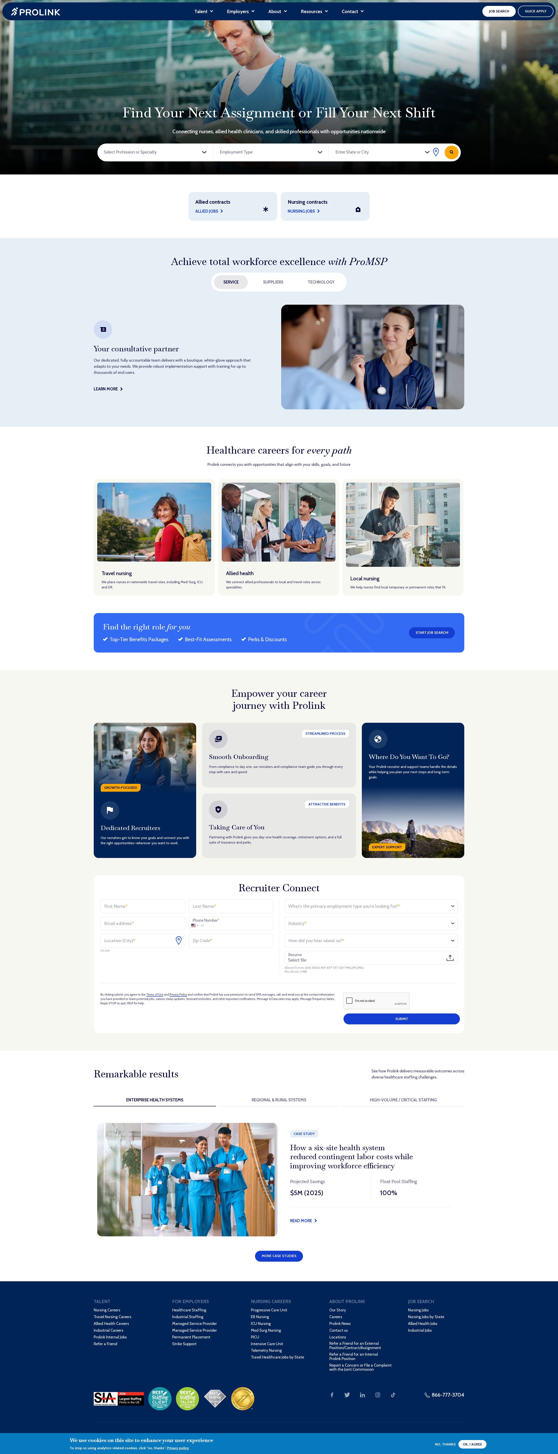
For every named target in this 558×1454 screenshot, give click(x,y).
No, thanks (445, 1444)
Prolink (35, 11)
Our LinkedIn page (362, 1394)
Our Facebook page (332, 1394)
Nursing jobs (301, 211)
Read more (301, 1220)
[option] (279, 357)
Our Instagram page (377, 1394)
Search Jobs (452, 152)
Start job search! (432, 632)
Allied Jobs (206, 211)
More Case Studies (279, 1256)
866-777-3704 (448, 1395)
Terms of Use (154, 994)
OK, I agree (472, 1444)
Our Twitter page (347, 1394)
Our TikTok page (393, 1394)
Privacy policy (178, 1448)
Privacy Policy (178, 994)
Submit (401, 1019)
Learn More (106, 388)
